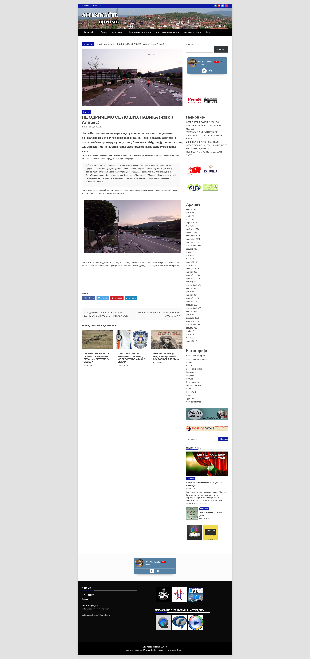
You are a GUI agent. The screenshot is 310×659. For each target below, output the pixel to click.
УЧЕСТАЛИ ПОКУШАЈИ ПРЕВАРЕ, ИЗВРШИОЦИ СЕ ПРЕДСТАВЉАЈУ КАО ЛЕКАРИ (131, 357)
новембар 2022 (193, 321)
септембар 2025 (193, 245)
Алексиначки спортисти (166, 32)
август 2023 (191, 311)
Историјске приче (194, 369)
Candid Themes (177, 650)
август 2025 (191, 249)
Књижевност (191, 372)
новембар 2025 (193, 239)
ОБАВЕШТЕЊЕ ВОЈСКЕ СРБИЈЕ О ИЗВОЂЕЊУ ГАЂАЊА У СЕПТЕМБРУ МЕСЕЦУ (96, 357)
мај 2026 (190, 219)
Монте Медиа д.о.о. (134, 650)
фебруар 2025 (192, 268)
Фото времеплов (191, 32)
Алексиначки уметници (139, 32)
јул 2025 (190, 252)
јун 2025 (190, 255)
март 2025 (191, 265)
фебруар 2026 (192, 229)
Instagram (226, 5)
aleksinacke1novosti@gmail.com (96, 615)
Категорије (89, 32)
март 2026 (191, 226)
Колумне (190, 375)
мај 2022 (190, 338)
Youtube (219, 5)
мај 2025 (190, 258)
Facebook (215, 5)
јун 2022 (190, 334)
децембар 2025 (193, 235)
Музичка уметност (194, 385)
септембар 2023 (193, 308)
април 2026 (191, 222)
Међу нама (117, 32)
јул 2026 (190, 212)
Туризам (190, 398)
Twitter (222, 5)
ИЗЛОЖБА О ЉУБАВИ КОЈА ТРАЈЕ (202, 142)
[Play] (204, 71)
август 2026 (191, 209)
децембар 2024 (193, 275)
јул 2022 (190, 331)
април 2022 (191, 341)
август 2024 (191, 288)
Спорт (189, 395)
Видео (104, 32)
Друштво (87, 112)
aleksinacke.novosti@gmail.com (95, 609)
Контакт (209, 32)
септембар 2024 (193, 285)
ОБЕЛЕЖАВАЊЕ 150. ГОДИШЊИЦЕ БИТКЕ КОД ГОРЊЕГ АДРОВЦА (166, 356)
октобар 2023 (192, 305)
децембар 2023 (193, 298)
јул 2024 (190, 291)
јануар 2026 (191, 232)
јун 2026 (190, 216)
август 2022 (191, 328)
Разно (188, 388)
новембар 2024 (193, 278)
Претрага (190, 44)
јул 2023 (190, 314)
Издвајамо (193, 447)
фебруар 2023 (192, 318)
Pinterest (117, 298)
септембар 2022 (193, 324)
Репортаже (191, 392)
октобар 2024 (192, 281)
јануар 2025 (191, 272)
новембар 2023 (193, 301)
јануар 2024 (191, 295)
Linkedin (132, 298)
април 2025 (191, 262)
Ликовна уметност (194, 382)
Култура (189, 379)
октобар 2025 (192, 242)
